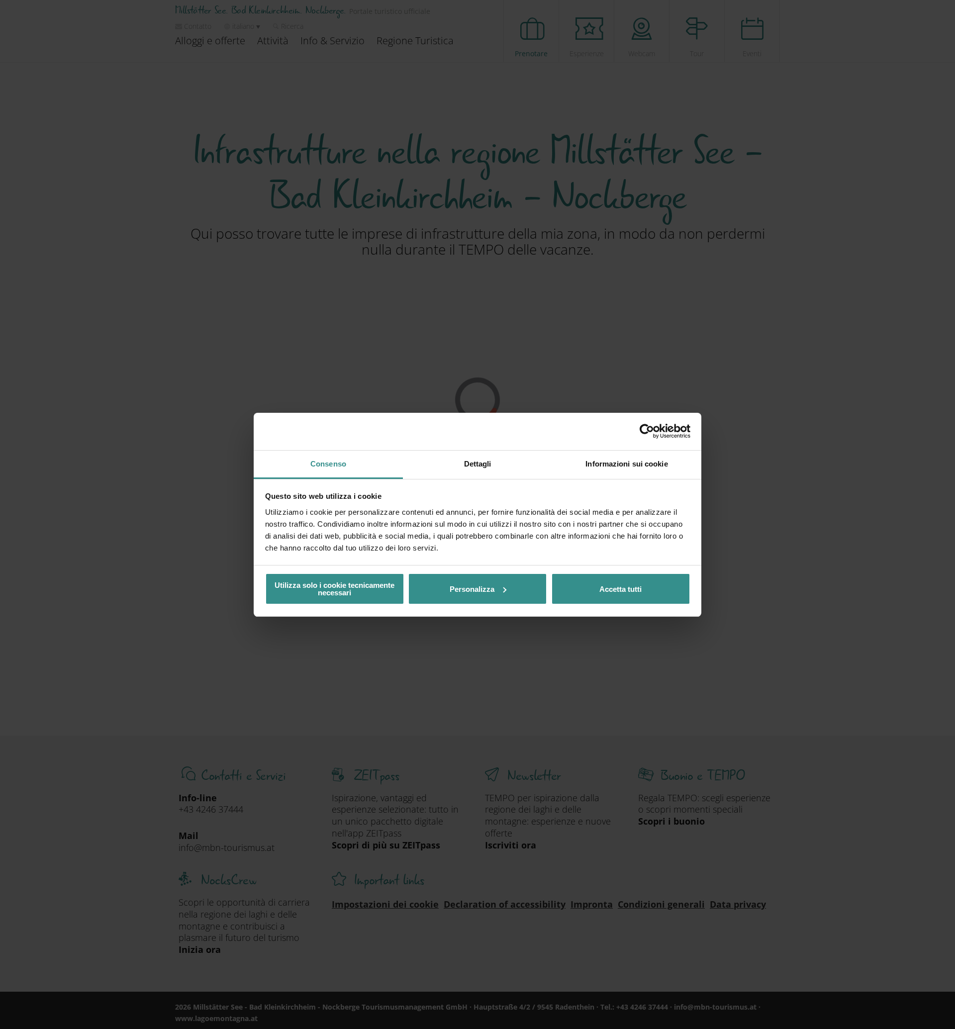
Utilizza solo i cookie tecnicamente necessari (334, 589)
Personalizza (472, 589)
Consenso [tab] (328, 464)
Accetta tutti (620, 589)
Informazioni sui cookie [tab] (626, 464)
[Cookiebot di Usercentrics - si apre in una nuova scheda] (646, 431)
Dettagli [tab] (477, 464)
